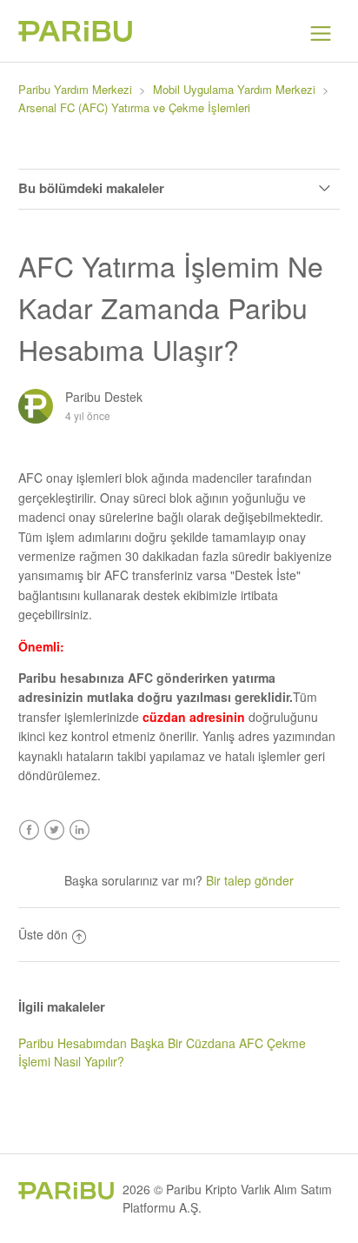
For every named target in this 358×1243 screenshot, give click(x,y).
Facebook (29, 830)
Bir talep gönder (250, 880)
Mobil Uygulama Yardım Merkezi (234, 89)
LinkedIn (79, 830)
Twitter (54, 830)
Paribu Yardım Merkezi (75, 89)
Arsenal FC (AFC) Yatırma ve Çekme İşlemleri (134, 107)
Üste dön (43, 934)
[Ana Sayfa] (75, 36)
